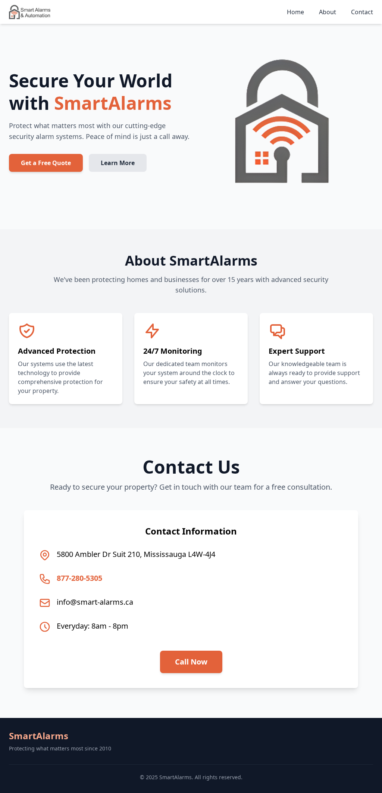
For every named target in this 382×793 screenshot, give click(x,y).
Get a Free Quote (46, 163)
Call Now (191, 662)
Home (295, 12)
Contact (362, 12)
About (327, 12)
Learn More (118, 163)
